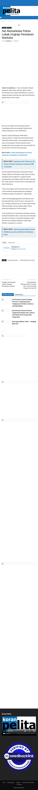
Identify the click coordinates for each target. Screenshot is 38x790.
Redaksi (18, 782)
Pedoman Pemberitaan (28, 782)
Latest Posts (11, 242)
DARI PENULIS (19, 294)
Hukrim (10, 21)
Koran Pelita (22, 249)
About (4, 242)
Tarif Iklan (19, 784)
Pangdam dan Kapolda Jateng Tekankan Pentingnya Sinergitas (8, 284)
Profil (4, 782)
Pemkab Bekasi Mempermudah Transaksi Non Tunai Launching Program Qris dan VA (28, 285)
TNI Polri (9, 27)
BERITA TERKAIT (8, 294)
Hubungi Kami (10, 782)
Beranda (4, 21)
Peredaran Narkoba (13, 260)
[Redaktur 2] (6, 249)
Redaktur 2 (9, 41)
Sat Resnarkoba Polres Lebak (27, 260)
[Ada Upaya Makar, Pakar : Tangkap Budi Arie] (6, 323)
